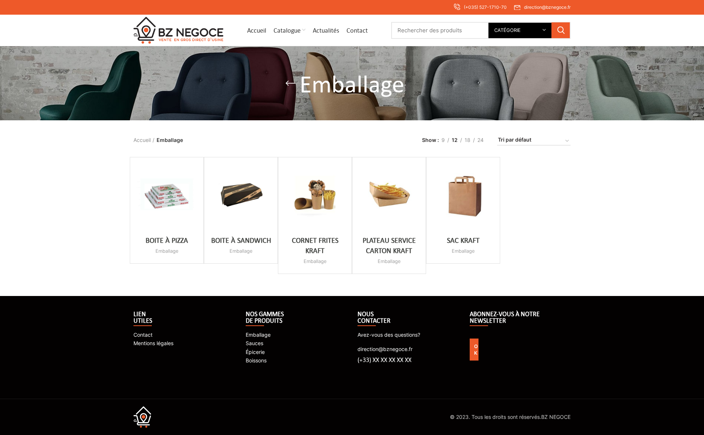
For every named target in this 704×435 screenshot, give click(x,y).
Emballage (167, 251)
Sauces (254, 343)
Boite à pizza (167, 240)
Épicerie (255, 352)
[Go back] (290, 83)
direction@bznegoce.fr (385, 349)
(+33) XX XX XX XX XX (384, 359)
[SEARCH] (560, 30)
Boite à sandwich (241, 240)
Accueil (142, 140)
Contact (143, 335)
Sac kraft (463, 240)
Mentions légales (153, 343)
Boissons (256, 360)
